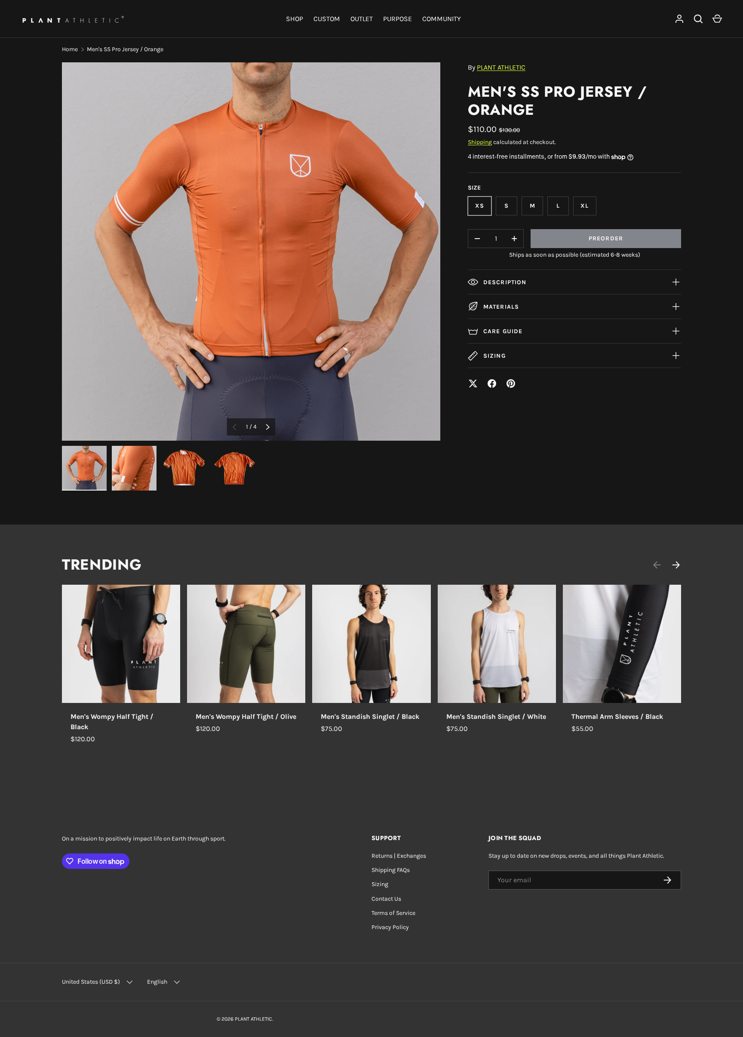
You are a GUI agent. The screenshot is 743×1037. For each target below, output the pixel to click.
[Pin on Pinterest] (510, 383)
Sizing (380, 884)
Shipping (480, 142)
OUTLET (361, 19)
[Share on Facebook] (491, 383)
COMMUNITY (441, 19)
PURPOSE (397, 19)
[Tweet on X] (473, 383)
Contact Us (386, 898)
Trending (101, 564)
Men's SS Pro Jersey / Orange (125, 49)
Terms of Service (393, 913)
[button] (717, 18)
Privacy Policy (390, 927)
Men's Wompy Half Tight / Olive (246, 716)
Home (70, 49)
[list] (251, 251)
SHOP (294, 19)
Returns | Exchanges (399, 855)
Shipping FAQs (391, 870)
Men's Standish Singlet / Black (370, 716)
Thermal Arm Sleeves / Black (617, 716)
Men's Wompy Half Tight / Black (112, 721)
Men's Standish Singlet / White (496, 716)
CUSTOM (326, 19)
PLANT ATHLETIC (501, 67)
